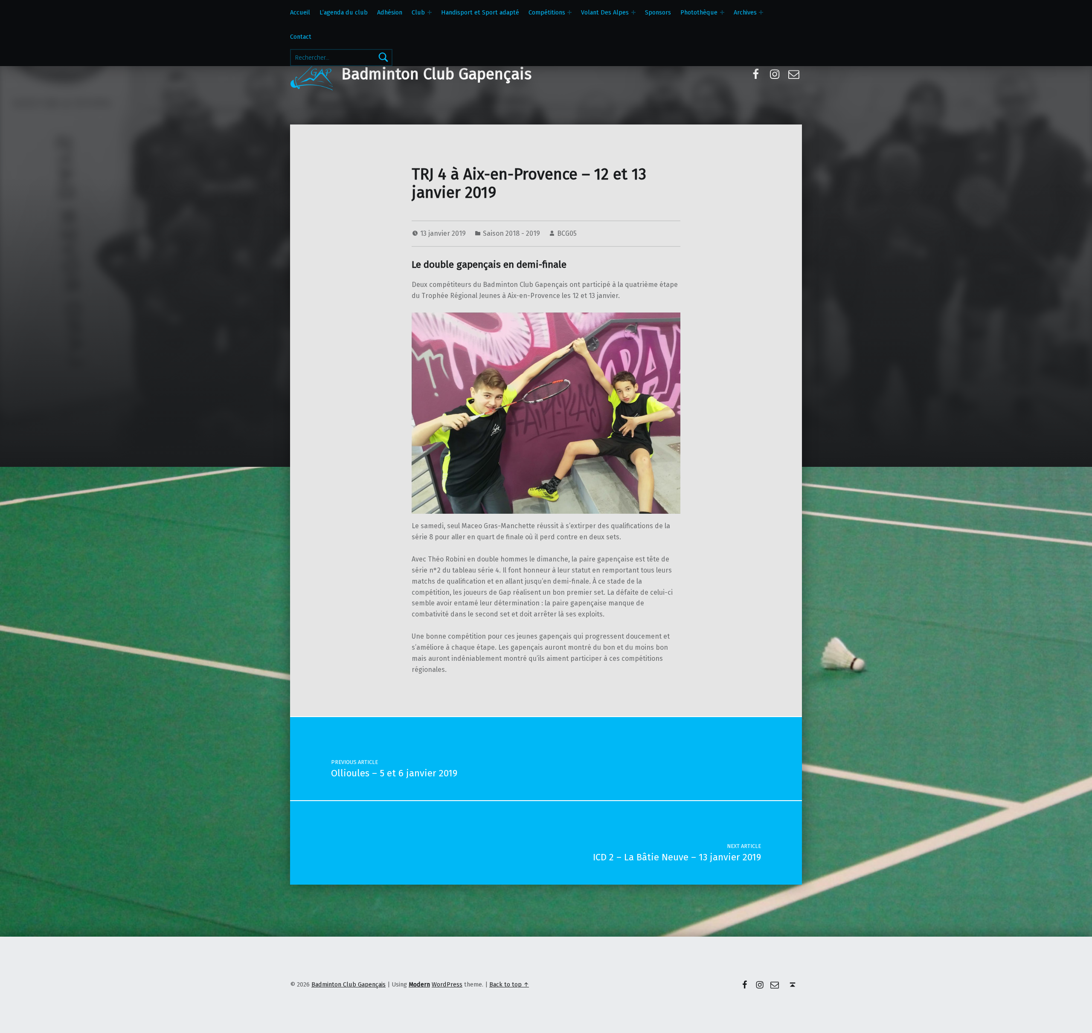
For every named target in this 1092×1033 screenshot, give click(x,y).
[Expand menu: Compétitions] (569, 12)
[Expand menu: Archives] (761, 12)
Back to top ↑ (509, 984)
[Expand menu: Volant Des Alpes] (633, 12)
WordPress (447, 984)
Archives (745, 12)
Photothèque (698, 12)
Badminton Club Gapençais (436, 74)
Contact (300, 37)
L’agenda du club (343, 12)
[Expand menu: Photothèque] (722, 12)
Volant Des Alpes (605, 12)
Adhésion (389, 12)
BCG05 (567, 233)
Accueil (300, 12)
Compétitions (547, 12)
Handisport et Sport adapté (480, 12)
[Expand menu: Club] (429, 12)
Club (418, 12)
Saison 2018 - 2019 (511, 233)
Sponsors (658, 12)
